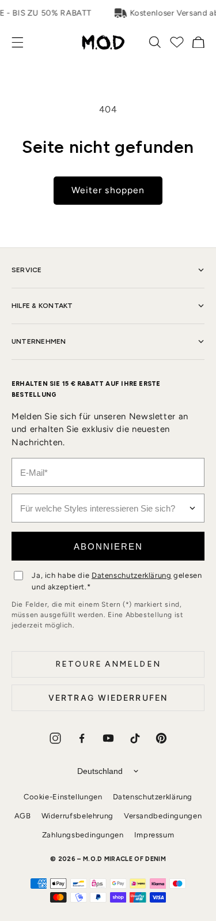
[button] (24, 42)
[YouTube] (108, 738)
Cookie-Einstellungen (63, 796)
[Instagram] (55, 738)
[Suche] (155, 42)
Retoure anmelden (108, 664)
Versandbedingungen (163, 815)
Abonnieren (108, 546)
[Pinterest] (161, 738)
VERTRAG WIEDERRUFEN (108, 697)
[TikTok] (134, 738)
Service (27, 270)
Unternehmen (39, 341)
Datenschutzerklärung (132, 575)
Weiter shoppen (108, 190)
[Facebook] (81, 738)
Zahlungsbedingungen (83, 834)
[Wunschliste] (177, 42)
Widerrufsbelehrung (77, 815)
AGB (22, 815)
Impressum (154, 834)
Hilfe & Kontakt (42, 306)
